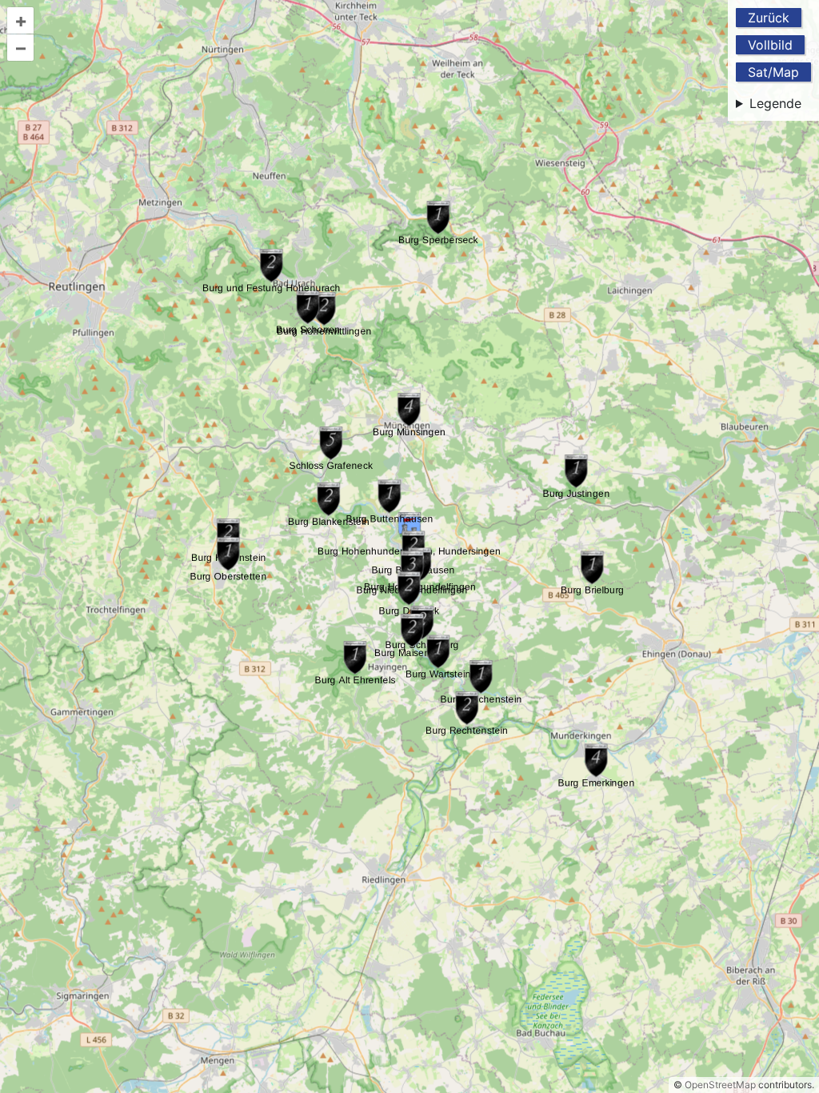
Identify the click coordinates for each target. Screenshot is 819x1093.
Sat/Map (773, 72)
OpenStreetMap (720, 1085)
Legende (775, 103)
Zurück (768, 18)
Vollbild (770, 45)
